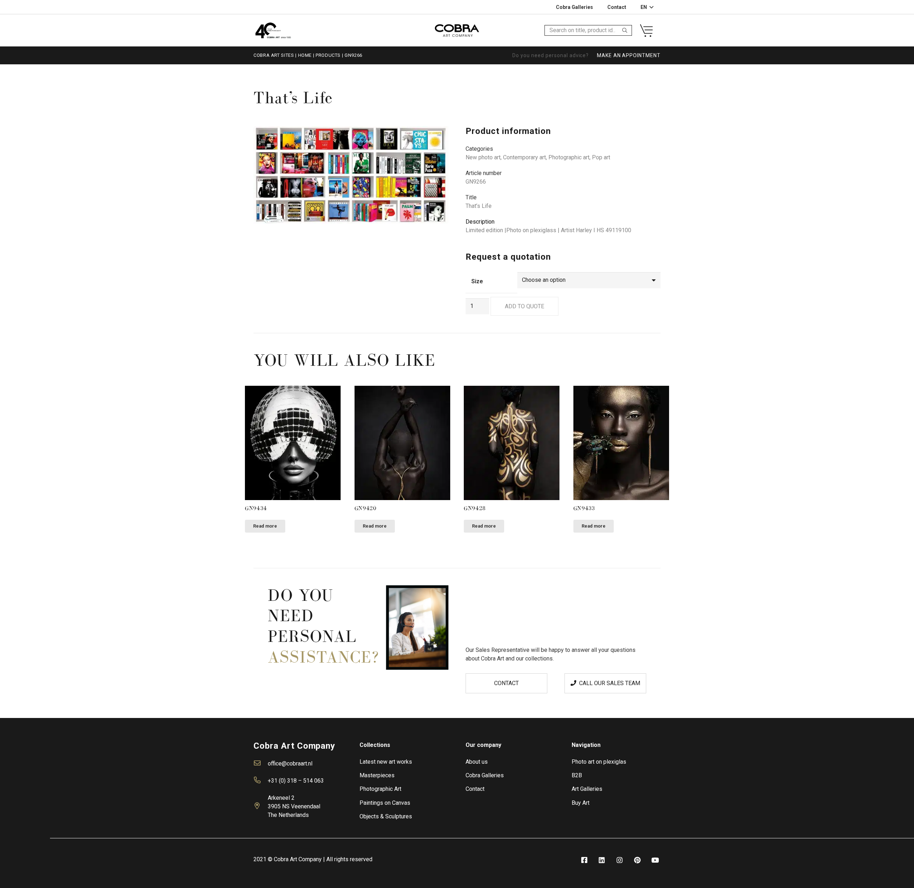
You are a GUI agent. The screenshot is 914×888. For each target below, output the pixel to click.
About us (477, 761)
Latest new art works (386, 761)
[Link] (272, 30)
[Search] (624, 30)
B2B (577, 775)
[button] (437, 137)
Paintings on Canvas (385, 802)
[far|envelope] (260, 763)
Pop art (601, 157)
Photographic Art (380, 788)
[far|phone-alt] (260, 781)
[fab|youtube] (655, 860)
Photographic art (568, 157)
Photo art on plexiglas (599, 761)
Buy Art (580, 802)
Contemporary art (524, 157)
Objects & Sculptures (386, 816)
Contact (475, 788)
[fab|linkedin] (602, 860)
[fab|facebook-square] (584, 860)
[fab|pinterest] (637, 860)
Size (477, 281)
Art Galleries (587, 788)
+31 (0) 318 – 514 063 (296, 780)
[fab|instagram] (619, 860)
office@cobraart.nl (290, 763)
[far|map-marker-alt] (260, 806)
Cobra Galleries (485, 775)
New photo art (483, 157)
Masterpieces (377, 775)
